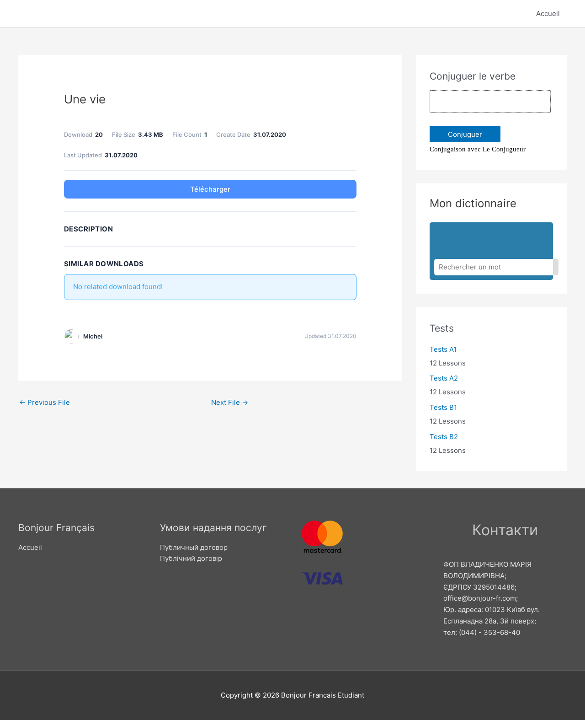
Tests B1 (443, 407)
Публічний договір (191, 558)
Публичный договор (194, 547)
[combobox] (493, 267)
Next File (229, 402)
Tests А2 (444, 378)
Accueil (548, 13)
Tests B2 (444, 436)
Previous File (44, 402)
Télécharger (210, 189)
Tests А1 (443, 349)
